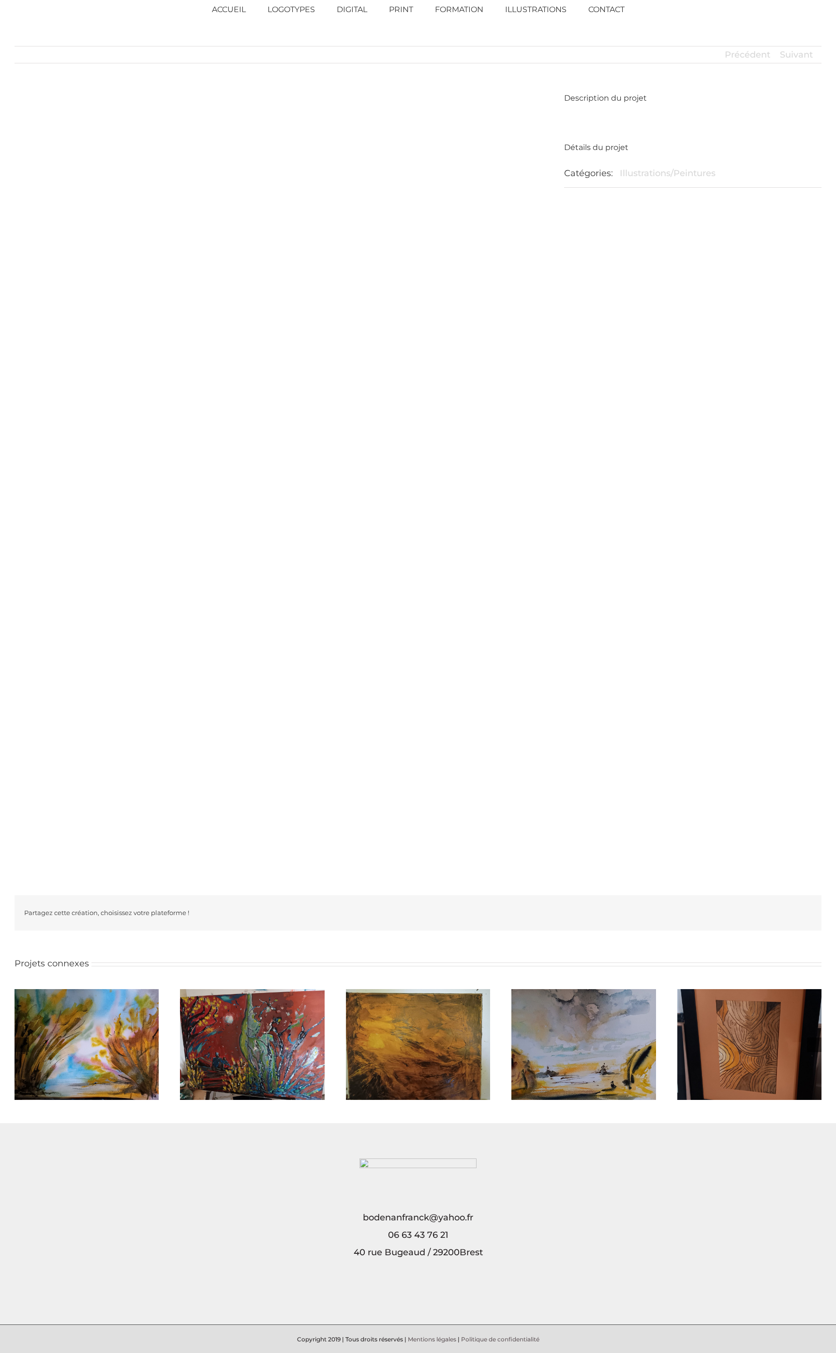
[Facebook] (411, 1294)
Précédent (747, 54)
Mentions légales (432, 1339)
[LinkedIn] (425, 1294)
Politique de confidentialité (500, 1339)
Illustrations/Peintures (668, 173)
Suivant (796, 54)
